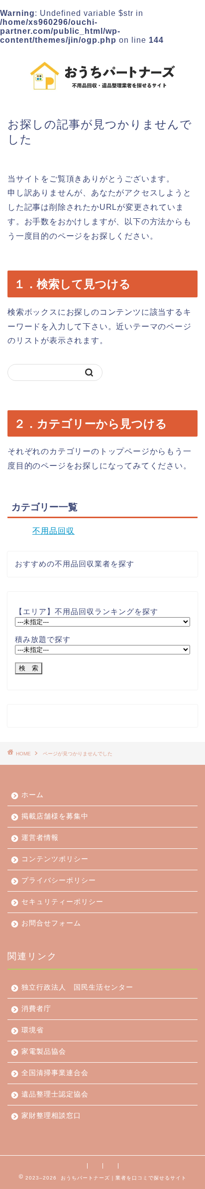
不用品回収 (53, 531)
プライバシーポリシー (58, 880)
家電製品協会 (43, 1051)
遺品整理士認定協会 (55, 1094)
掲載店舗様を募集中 (55, 816)
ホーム (32, 795)
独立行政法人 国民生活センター (77, 987)
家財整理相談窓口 (51, 1115)
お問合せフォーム (51, 923)
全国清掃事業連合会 (55, 1073)
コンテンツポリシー (55, 859)
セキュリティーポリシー (62, 902)
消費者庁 (36, 1008)
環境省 (32, 1030)
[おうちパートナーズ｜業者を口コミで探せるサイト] (103, 91)
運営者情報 (40, 837)
